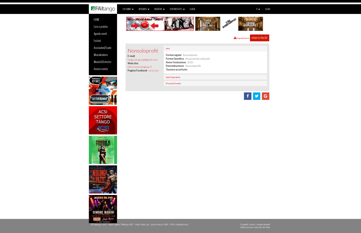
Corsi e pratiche (101, 26)
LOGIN (267, 9)
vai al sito (153, 70)
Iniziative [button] (158, 9)
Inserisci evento (101, 69)
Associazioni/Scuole (102, 48)
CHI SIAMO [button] (127, 9)
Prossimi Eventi (173, 83)
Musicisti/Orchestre (102, 62)
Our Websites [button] (176, 9)
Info (168, 48)
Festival (97, 40)
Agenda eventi (100, 33)
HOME (96, 19)
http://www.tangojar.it (140, 66)
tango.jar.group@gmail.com (142, 59)
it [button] (257, 9)
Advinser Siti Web (262, 227)
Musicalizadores (101, 55)
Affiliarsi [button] (143, 9)
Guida (192, 9)
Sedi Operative (173, 77)
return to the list (260, 37)
